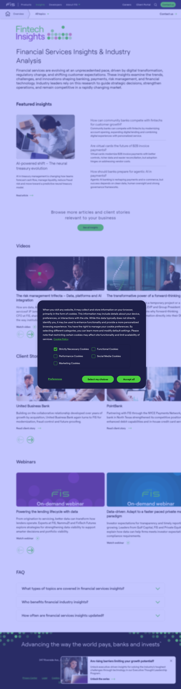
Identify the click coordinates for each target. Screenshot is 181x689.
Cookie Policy (61, 339)
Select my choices (98, 379)
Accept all (129, 379)
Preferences (55, 378)
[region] (91, 344)
